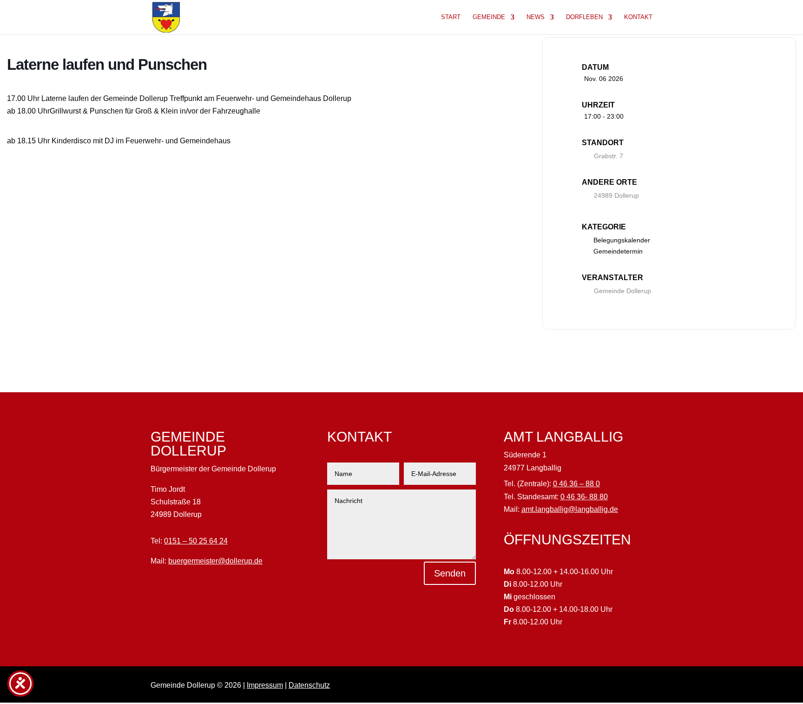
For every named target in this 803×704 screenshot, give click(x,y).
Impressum (265, 685)
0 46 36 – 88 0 (576, 484)
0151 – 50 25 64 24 (196, 541)
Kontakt (638, 17)
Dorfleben (584, 17)
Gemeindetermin (618, 251)
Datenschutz (309, 685)
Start (451, 17)
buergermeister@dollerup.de (215, 561)
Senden (450, 573)
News (536, 17)
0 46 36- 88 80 (584, 497)
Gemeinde (489, 17)
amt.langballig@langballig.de (569, 509)
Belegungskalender (621, 240)
